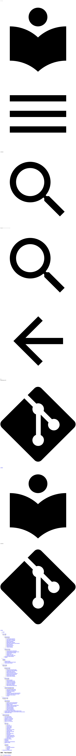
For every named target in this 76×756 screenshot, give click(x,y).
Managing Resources (10, 645)
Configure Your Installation (11, 682)
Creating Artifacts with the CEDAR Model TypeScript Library (15, 711)
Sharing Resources (10, 646)
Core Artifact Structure (8, 717)
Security (8, 695)
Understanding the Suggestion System (13, 651)
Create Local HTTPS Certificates (12, 673)
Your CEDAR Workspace (11, 639)
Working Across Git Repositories (12, 702)
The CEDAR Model (8, 716)
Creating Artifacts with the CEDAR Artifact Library (13, 710)
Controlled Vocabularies (10, 747)
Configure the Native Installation (12, 670)
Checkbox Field (9, 730)
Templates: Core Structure (9, 718)
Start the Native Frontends (11, 676)
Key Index (8, 746)
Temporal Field (9, 727)
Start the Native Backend (11, 675)
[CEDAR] (38, 542)
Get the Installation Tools (11, 680)
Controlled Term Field (10, 735)
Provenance (6, 739)
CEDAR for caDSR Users (11, 655)
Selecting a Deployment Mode (12, 706)
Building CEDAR (10, 704)
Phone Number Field (10, 733)
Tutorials (3, 659)
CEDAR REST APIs (8, 712)
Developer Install (7, 667)
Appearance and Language (11, 694)
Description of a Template (11, 640)
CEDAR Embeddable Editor (9, 687)
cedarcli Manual (7, 700)
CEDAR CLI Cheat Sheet (11, 681)
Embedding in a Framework (11, 690)
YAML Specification (5, 714)
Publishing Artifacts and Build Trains (13, 705)
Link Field (8, 732)
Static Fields (9, 737)
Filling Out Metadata (10, 641)
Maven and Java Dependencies (12, 703)
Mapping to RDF (7, 742)
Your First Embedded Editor (11, 689)
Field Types (6, 723)
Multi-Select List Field (10, 731)
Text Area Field (9, 725)
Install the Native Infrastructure (12, 674)
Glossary (6, 657)
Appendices (6, 744)
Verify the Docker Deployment (12, 685)
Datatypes (8, 748)
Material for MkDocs (7, 755)
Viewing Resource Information (12, 650)
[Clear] (0, 379)
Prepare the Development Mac (12, 669)
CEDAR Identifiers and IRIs (11, 652)
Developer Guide (5, 697)
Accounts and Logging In (11, 638)
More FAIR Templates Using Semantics (13, 643)
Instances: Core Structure (9, 721)
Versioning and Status (8, 738)
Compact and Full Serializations (10, 741)
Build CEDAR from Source (11, 672)
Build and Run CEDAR (11, 684)
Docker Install (7, 678)
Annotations (7, 740)
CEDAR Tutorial (7, 661)
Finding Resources (10, 644)
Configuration (9, 692)
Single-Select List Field (10, 729)
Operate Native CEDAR (11, 671)
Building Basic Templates (11, 642)
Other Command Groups (11, 709)
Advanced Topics (7, 649)
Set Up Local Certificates (11, 683)
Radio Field (8, 728)
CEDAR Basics (7, 636)
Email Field (8, 734)
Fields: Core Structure (8, 720)
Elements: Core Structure (9, 719)
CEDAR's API (9, 653)
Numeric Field (9, 726)
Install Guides (4, 664)
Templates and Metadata (11, 691)
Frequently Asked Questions (9, 656)
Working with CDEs (10, 654)
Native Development (10, 707)
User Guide (4, 634)
